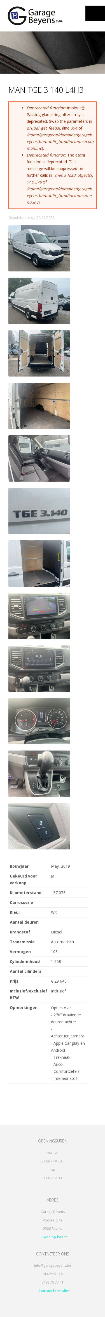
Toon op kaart (54, 1237)
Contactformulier (54, 1290)
